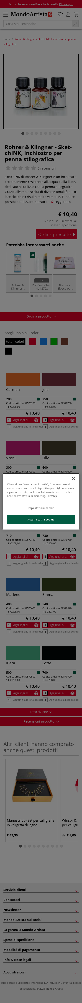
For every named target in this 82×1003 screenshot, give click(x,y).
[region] (41, 501)
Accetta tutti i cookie (41, 519)
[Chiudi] (74, 478)
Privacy (52, 496)
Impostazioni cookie (41, 508)
